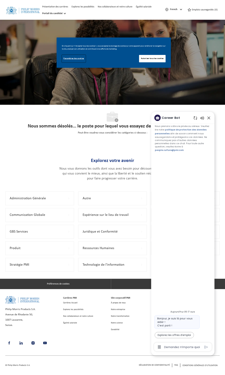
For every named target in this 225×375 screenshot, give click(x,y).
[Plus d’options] (159, 347)
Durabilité (115, 330)
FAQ (176, 365)
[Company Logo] (22, 10)
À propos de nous (118, 303)
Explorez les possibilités (83, 6)
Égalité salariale (144, 6)
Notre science (117, 323)
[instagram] (33, 343)
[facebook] (9, 343)
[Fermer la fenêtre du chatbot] (209, 117)
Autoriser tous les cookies (152, 58)
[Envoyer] (206, 347)
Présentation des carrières (55, 6)
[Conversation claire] (195, 117)
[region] (182, 232)
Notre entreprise (118, 309)
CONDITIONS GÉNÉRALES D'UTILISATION (200, 365)
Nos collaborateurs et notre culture (115, 6)
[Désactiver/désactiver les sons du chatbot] (202, 117)
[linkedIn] (21, 343)
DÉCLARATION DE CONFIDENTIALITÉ (154, 365)
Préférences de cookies (58, 284)
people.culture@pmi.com (169, 149)
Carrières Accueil (70, 303)
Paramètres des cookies (73, 58)
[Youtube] (45, 343)
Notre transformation (120, 316)
